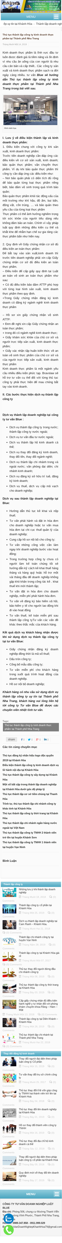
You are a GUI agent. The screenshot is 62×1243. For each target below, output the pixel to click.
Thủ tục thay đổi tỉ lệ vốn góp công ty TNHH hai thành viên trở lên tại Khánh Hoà (38, 1093)
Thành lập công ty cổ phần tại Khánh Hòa (35, 907)
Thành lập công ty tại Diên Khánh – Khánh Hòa (38, 1020)
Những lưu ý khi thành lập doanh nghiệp (37, 891)
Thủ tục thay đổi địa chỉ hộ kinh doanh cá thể (36, 1142)
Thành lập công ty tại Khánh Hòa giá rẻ (39, 954)
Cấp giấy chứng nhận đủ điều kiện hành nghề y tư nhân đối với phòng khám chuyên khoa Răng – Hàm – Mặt (38, 1005)
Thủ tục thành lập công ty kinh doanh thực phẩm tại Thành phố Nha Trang (28, 727)
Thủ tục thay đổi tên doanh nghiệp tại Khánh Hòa (38, 1111)
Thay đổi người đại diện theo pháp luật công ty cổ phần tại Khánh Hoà (38, 1158)
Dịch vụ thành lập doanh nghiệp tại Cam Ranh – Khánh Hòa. (38, 923)
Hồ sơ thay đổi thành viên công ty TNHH (38, 1127)
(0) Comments (14, 932)
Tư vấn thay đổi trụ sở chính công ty (38, 1076)
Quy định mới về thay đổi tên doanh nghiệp (39, 1174)
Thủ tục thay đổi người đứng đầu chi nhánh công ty (37, 970)
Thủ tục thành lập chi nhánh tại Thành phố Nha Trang (36, 1036)
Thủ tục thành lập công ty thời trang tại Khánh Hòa (38, 986)
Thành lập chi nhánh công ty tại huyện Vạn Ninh (36, 939)
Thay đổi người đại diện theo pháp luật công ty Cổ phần (38, 1060)
